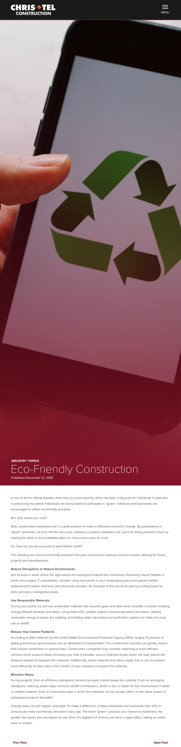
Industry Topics (25, 461)
